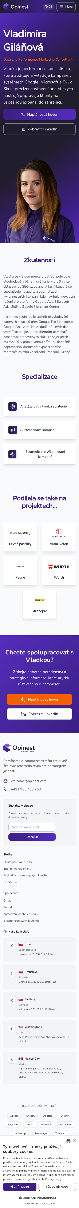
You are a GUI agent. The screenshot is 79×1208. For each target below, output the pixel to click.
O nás (7, 901)
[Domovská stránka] (15, 6)
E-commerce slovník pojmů (21, 921)
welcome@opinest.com (29, 781)
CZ (50, 7)
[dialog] (39, 1172)
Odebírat (32, 837)
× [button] (74, 1141)
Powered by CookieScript (39, 1203)
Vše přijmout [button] (19, 1187)
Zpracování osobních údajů (20, 914)
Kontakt (8, 907)
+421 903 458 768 (26, 789)
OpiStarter (10, 882)
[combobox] (68, 1141)
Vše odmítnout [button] (57, 1187)
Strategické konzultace (18, 862)
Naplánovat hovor (42, 114)
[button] (39, 1197)
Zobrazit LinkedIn (42, 129)
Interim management (17, 869)
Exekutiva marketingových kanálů (25, 875)
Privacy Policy (53, 1179)
